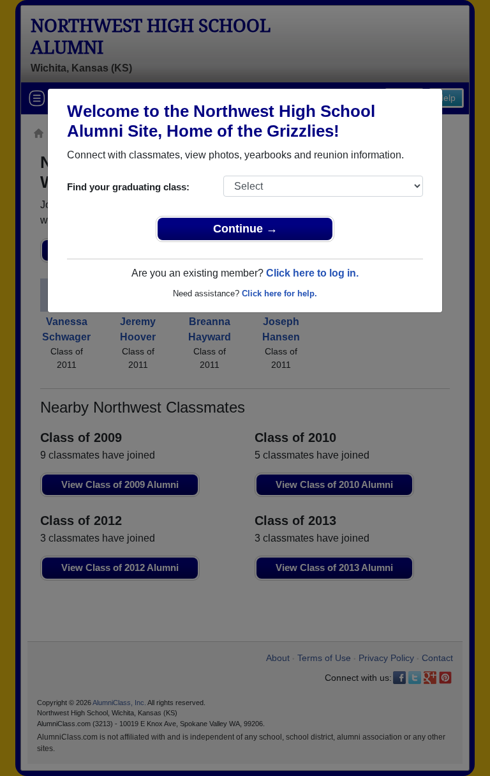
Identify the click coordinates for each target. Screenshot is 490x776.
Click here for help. (279, 293)
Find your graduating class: (128, 186)
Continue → (245, 228)
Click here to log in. (312, 273)
